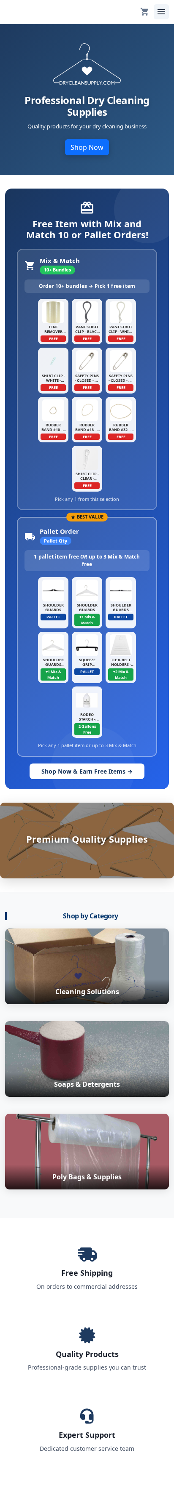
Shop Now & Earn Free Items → (87, 771)
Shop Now (87, 147)
